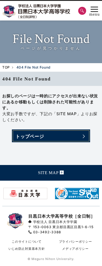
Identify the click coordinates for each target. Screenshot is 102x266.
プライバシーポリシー (75, 242)
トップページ (30, 136)
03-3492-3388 (47, 232)
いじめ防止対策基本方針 (26, 249)
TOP (6, 67)
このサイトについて (26, 242)
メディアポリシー (75, 249)
